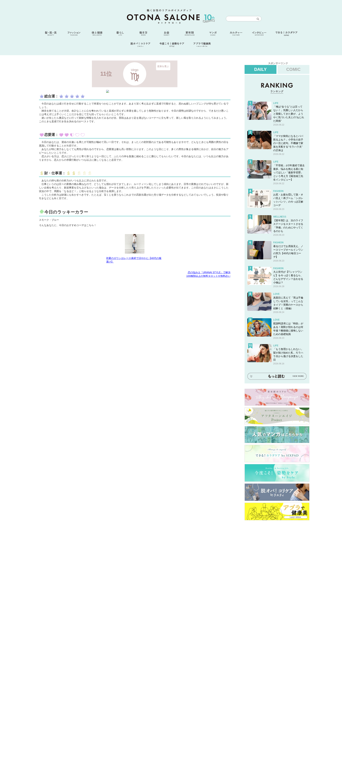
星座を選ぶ (163, 66)
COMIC (293, 69)
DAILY (260, 69)
